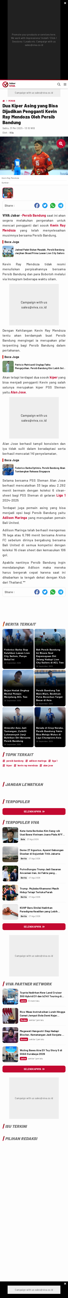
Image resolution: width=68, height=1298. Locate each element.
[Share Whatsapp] (53, 205)
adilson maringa (38, 760)
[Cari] (59, 84)
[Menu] (65, 84)
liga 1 (54, 760)
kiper (54, 377)
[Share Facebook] (37, 205)
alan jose (48, 765)
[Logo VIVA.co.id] (8, 84)
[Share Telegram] (61, 205)
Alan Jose (18, 392)
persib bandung (15, 760)
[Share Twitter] (45, 205)
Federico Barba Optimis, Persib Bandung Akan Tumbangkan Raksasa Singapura (40, 470)
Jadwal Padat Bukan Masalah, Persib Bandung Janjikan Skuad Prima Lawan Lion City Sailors (39, 251)
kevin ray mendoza (28, 765)
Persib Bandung (34, 215)
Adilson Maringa (14, 518)
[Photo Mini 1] (7, 193)
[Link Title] (10, 835)
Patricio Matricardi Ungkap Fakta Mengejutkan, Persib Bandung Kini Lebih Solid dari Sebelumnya (40, 366)
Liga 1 (61, 495)
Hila (12, 132)
